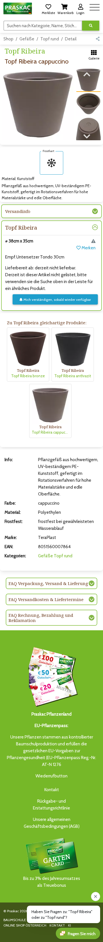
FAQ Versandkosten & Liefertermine (46, 599)
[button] (48, 8)
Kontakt (51, 789)
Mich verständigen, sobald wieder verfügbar (57, 299)
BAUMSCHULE (14, 920)
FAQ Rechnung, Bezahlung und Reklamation (41, 617)
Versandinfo (17, 211)
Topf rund (49, 39)
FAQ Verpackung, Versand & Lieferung (48, 583)
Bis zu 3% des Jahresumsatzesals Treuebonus (51, 882)
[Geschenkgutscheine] (51, 675)
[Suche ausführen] (90, 26)
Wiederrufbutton (51, 776)
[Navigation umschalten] (95, 6)
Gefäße (26, 39)
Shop (8, 39)
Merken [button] (88, 247)
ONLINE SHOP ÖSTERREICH (24, 925)
